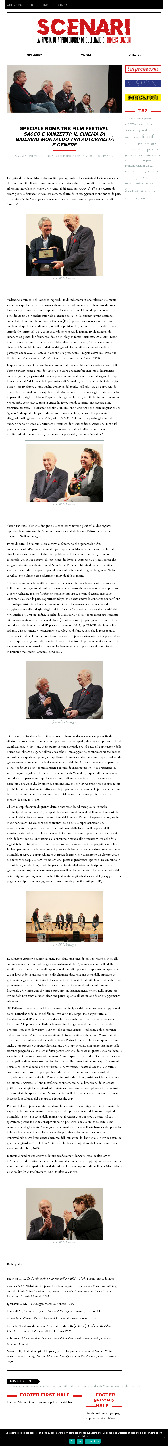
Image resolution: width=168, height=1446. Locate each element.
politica (141, 177)
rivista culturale (143, 183)
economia (128, 137)
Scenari (132, 190)
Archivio (59, 4)
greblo (141, 143)
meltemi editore (136, 161)
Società (128, 198)
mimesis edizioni (135, 166)
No (80, 1441)
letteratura (146, 155)
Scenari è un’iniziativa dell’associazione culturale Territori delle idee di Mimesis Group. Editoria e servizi (79, 1386)
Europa (137, 137)
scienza (144, 191)
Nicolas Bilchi (27, 156)
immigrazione (137, 150)
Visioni (86, 54)
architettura (130, 118)
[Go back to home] (84, 28)
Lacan (132, 155)
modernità (149, 166)
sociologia (136, 199)
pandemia (148, 172)
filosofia (149, 137)
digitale (140, 130)
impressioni (152, 149)
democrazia (130, 130)
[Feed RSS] (158, 4)
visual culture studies (64, 156)
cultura (148, 124)
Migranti (147, 160)
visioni (146, 198)
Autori (32, 4)
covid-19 (140, 124)
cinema (130, 124)
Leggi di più (93, 1441)
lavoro (137, 155)
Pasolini (156, 171)
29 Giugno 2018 (101, 156)
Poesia (132, 177)
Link (45, 4)
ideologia (128, 150)
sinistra (151, 191)
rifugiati (156, 178)
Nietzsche (139, 171)
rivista (129, 183)
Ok (72, 1441)
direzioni (151, 130)
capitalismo (148, 118)
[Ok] (164, 1437)
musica (130, 171)
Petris (127, 177)
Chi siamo (14, 4)
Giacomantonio (131, 143)
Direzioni (135, 54)
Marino (157, 155)
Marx (127, 160)
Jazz (127, 155)
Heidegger (150, 143)
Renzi (150, 177)
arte (139, 118)
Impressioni (34, 54)
